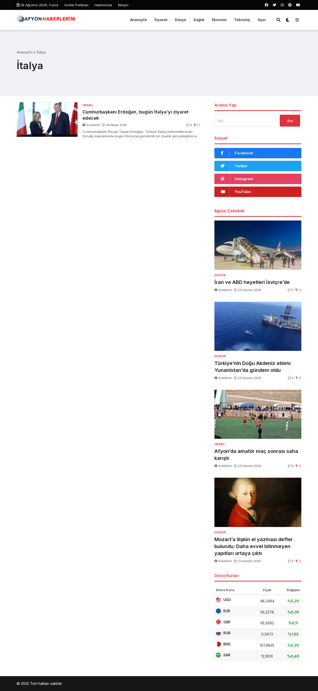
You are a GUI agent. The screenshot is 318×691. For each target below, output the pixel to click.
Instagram (244, 178)
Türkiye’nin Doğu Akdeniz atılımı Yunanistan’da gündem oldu (252, 366)
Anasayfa (138, 20)
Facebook (244, 153)
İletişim (123, 5)
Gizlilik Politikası (76, 5)
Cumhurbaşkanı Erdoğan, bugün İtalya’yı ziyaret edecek (135, 115)
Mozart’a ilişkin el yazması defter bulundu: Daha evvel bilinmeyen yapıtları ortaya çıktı (253, 546)
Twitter (241, 166)
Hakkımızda (103, 5)
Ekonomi (219, 20)
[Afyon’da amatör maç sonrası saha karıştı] (257, 414)
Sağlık (199, 20)
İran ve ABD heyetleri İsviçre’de (252, 282)
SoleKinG (93, 125)
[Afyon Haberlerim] (47, 19)
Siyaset (160, 20)
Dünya (180, 20)
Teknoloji (242, 20)
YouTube (243, 191)
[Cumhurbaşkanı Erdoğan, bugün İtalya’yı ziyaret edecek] (47, 119)
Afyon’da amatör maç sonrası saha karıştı (256, 454)
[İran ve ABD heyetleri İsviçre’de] (257, 245)
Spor (262, 20)
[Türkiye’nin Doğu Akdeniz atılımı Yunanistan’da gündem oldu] (257, 326)
